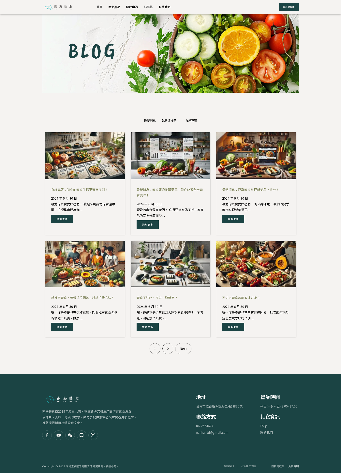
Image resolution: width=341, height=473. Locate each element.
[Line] (81, 435)
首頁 (99, 7)
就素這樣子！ (170, 120)
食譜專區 (191, 120)
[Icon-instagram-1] (93, 435)
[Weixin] (70, 435)
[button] (62, 219)
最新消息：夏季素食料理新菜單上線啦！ (250, 189)
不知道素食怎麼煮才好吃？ (241, 297)
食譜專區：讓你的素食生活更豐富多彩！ (79, 189)
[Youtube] (58, 435)
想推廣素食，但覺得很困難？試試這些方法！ (82, 297)
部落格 (148, 7)
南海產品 (114, 7)
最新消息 (150, 120)
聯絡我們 (164, 7)
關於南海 (132, 7)
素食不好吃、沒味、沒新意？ (157, 297)
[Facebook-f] (47, 435)
